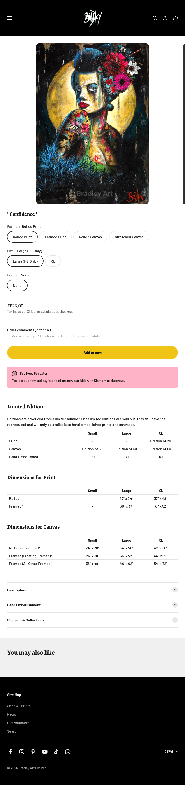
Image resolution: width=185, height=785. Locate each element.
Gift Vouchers (18, 722)
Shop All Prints (19, 705)
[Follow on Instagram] (22, 752)
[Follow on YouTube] (45, 752)
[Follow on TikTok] (56, 752)
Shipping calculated (41, 311)
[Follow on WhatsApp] (68, 752)
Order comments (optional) (29, 330)
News (11, 714)
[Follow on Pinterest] (33, 752)
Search (12, 731)
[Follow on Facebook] (10, 752)
